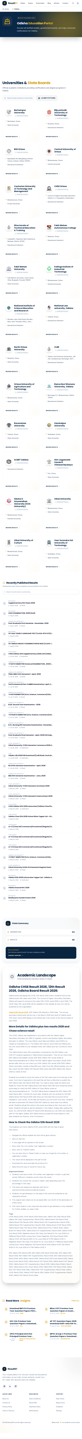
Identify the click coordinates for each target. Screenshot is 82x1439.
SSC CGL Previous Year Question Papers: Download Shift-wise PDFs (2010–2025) (23, 1323)
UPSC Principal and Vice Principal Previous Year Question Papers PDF (21, 1336)
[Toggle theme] (78, 3)
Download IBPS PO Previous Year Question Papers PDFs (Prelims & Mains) (22, 1311)
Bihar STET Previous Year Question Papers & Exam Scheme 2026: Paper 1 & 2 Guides (62, 1312)
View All (76, 1301)
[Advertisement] (41, 54)
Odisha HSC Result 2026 (18, 1012)
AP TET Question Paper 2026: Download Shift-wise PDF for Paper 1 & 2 (63, 1323)
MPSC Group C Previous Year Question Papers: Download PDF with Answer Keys (63, 1336)
